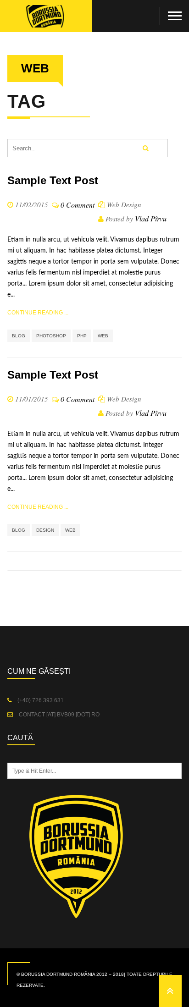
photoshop (51, 335)
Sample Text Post (52, 180)
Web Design (124, 204)
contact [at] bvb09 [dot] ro (58, 714)
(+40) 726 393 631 (40, 700)
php (82, 335)
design (45, 530)
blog (18, 335)
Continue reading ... (37, 312)
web (103, 335)
